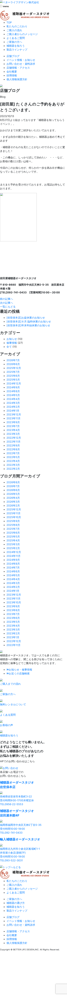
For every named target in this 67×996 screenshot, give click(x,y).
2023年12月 (14, 414)
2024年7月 (13, 567)
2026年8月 (13, 482)
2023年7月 (13, 426)
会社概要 (12, 71)
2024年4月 (13, 399)
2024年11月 (13, 555)
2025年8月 (13, 524)
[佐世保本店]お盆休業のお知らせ (26, 317)
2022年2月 (13, 468)
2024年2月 (13, 406)
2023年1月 (13, 637)
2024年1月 (13, 410)
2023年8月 (13, 610)
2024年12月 (14, 383)
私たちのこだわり (17, 26)
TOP (9, 22)
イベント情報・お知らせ (21, 60)
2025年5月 (13, 379)
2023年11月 (13, 418)
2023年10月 (14, 602)
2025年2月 (13, 548)
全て (9, 346)
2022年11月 (13, 441)
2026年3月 (13, 501)
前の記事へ (6, 298)
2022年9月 (13, 445)
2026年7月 (13, 360)
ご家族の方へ (14, 41)
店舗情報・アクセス (18, 67)
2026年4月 (13, 497)
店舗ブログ (13, 56)
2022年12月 (14, 437)
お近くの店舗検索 (19, 673)
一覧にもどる (8, 306)
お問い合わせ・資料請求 (21, 63)
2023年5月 (13, 621)
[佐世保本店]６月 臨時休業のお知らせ (29, 321)
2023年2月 (13, 633)
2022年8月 (13, 449)
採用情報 (12, 75)
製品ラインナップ (17, 49)
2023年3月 (13, 433)
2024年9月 (13, 387)
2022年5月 (13, 457)
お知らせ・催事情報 (20, 669)
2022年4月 (13, 461)
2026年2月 (13, 505)
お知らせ (12, 339)
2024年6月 (13, 571)
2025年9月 (13, 521)
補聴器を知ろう (16, 45)
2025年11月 (13, 513)
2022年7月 (13, 453)
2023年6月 (13, 617)
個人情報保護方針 (17, 79)
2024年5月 (13, 395)
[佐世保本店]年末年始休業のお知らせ (28, 325)
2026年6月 (13, 364)
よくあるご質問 (16, 38)
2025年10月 (14, 517)
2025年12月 (14, 368)
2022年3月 (13, 464)
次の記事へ (6, 302)
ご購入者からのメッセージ (22, 34)
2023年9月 (13, 422)
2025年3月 (13, 544)
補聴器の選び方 (16, 902)
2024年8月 (13, 391)
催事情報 (12, 342)
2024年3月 (13, 402)
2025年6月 (13, 375)
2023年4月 (13, 430)
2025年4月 (13, 540)
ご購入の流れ (14, 30)
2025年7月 (13, 371)
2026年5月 (13, 493)
